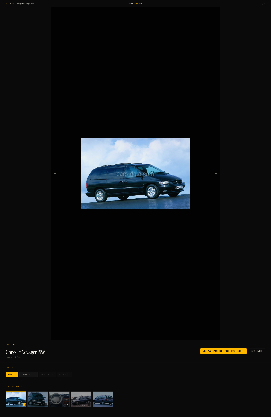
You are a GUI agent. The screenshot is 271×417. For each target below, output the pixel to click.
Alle (12, 374)
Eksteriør (28, 374)
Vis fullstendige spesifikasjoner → (223, 351)
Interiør (47, 374)
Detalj (64, 374)
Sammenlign (257, 351)
